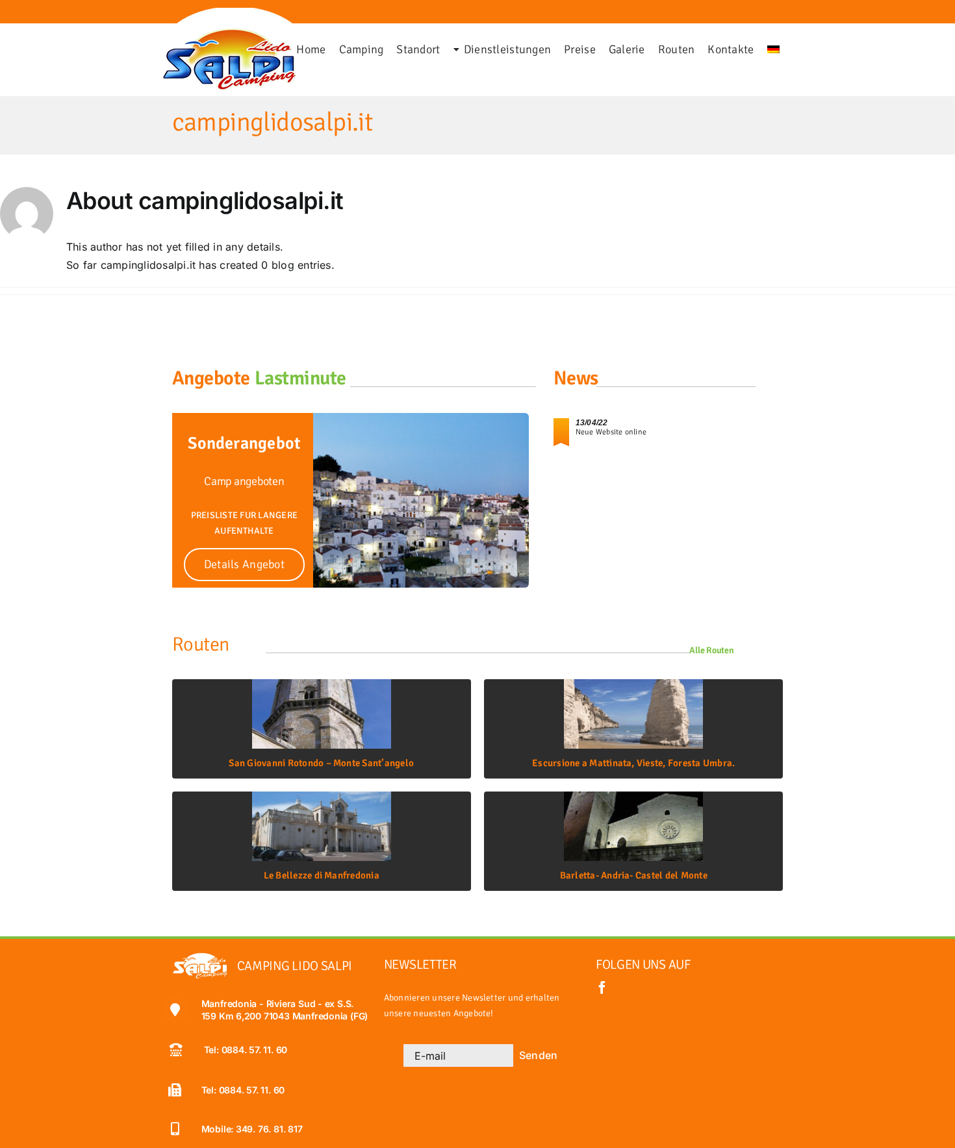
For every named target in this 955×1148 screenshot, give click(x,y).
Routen (200, 644)
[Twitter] (28, 15)
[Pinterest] (43, 15)
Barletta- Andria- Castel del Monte (633, 875)
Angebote (211, 378)
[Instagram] (35, 15)
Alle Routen (711, 650)
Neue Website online (611, 432)
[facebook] (602, 987)
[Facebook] (20, 15)
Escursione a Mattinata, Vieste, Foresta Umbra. (633, 763)
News (576, 378)
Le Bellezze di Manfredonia (321, 875)
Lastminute (301, 378)
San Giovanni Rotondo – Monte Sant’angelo (321, 763)
